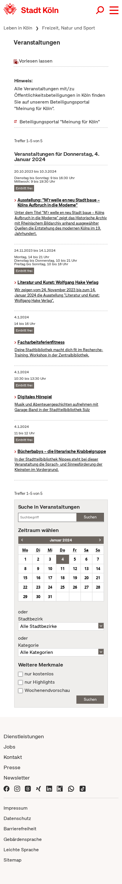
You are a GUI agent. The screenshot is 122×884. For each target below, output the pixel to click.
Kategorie (28, 641)
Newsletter (17, 777)
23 (38, 587)
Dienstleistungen (24, 736)
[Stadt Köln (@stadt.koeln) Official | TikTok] (82, 788)
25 (62, 587)
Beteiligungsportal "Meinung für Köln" (60, 122)
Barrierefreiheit (20, 829)
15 (25, 577)
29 (25, 596)
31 (50, 596)
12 (75, 568)
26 (75, 587)
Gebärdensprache (23, 839)
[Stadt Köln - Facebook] (6, 788)
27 (86, 587)
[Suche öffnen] (100, 10)
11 (62, 568)
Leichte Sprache (21, 850)
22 (25, 587)
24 (50, 587)
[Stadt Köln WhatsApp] (71, 788)
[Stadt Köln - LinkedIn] (49, 788)
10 (50, 568)
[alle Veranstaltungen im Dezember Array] (22, 540)
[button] (114, 10)
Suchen (90, 517)
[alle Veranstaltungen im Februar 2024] (100, 540)
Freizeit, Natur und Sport (68, 28)
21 (98, 577)
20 (86, 577)
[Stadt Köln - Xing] (38, 788)
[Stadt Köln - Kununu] (60, 788)
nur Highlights (40, 682)
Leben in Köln (18, 28)
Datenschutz (17, 818)
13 (86, 568)
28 (98, 587)
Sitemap (12, 860)
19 (75, 577)
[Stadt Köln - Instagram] (17, 788)
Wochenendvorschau (47, 690)
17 (50, 577)
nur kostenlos (39, 674)
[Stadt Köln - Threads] (28, 788)
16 (38, 577)
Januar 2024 (61, 540)
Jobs (9, 746)
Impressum (16, 808)
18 (62, 577)
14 (98, 568)
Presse (12, 767)
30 (38, 596)
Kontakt (13, 757)
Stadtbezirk (30, 615)
